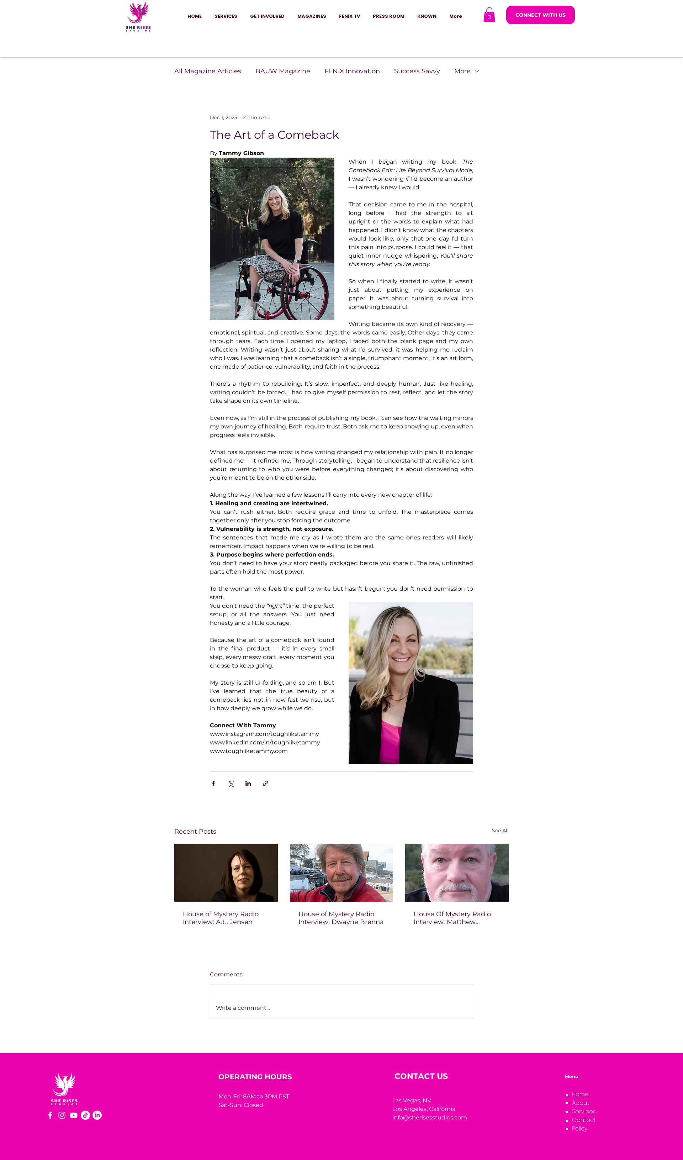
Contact (584, 1120)
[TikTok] (85, 1115)
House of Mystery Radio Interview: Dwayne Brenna (341, 918)
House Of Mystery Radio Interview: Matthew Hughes (452, 918)
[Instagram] (62, 1115)
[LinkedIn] (97, 1115)
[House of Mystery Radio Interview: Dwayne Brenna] (341, 873)
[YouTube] (73, 1115)
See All (500, 830)
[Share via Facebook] (213, 783)
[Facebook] (50, 1115)
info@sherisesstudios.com (429, 1117)
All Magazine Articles (207, 71)
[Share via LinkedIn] (248, 783)
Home (580, 1094)
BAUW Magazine (282, 71)
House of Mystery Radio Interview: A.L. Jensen (221, 918)
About (580, 1103)
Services (584, 1111)
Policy (579, 1128)
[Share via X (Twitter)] (230, 783)
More (462, 71)
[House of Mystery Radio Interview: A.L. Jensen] (226, 873)
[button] (267, 16)
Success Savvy (417, 71)
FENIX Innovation (352, 71)
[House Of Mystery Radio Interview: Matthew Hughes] (457, 873)
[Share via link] (265, 783)
